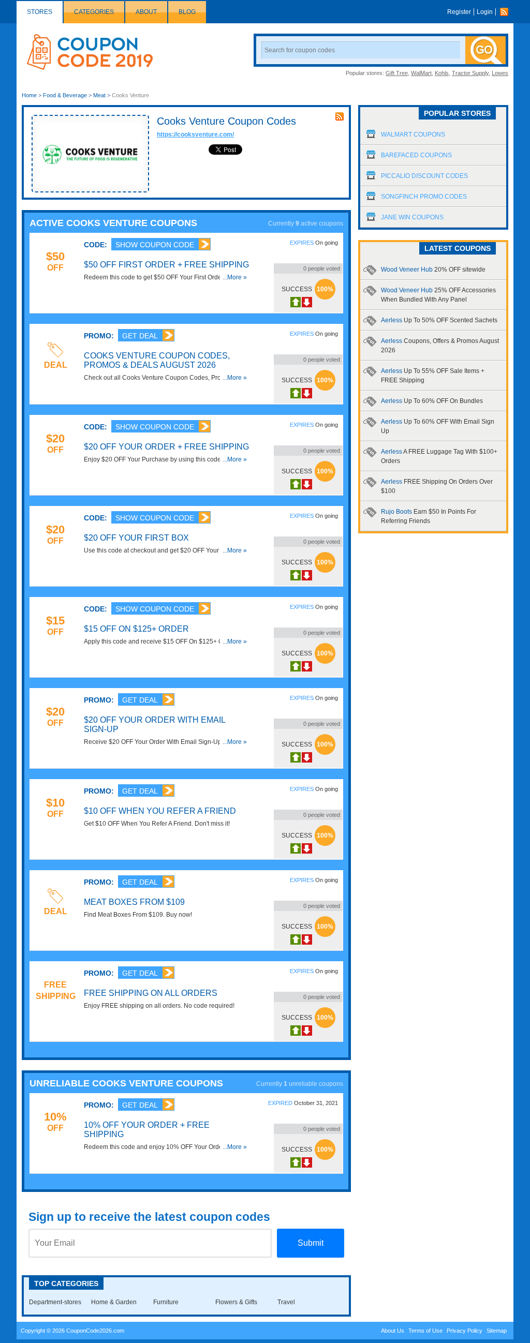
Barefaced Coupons (416, 155)
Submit (310, 1242)
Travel (286, 1302)
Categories (94, 12)
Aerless (439, 320)
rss (339, 116)
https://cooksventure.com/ (195, 134)
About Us (392, 1330)
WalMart (421, 73)
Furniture (166, 1302)
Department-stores (55, 1302)
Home (29, 95)
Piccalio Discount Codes (424, 176)
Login (485, 12)
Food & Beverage (65, 95)
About (146, 12)
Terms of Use (425, 1330)
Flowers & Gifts (236, 1302)
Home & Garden (114, 1302)
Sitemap (497, 1330)
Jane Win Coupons (412, 217)
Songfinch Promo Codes (424, 196)
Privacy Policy (464, 1330)
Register (459, 12)
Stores (39, 12)
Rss (506, 12)
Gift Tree (397, 73)
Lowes (500, 73)
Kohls (442, 73)
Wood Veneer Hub (433, 269)
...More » (235, 277)
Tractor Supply (470, 73)
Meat (99, 95)
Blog (187, 12)
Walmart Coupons (413, 134)
